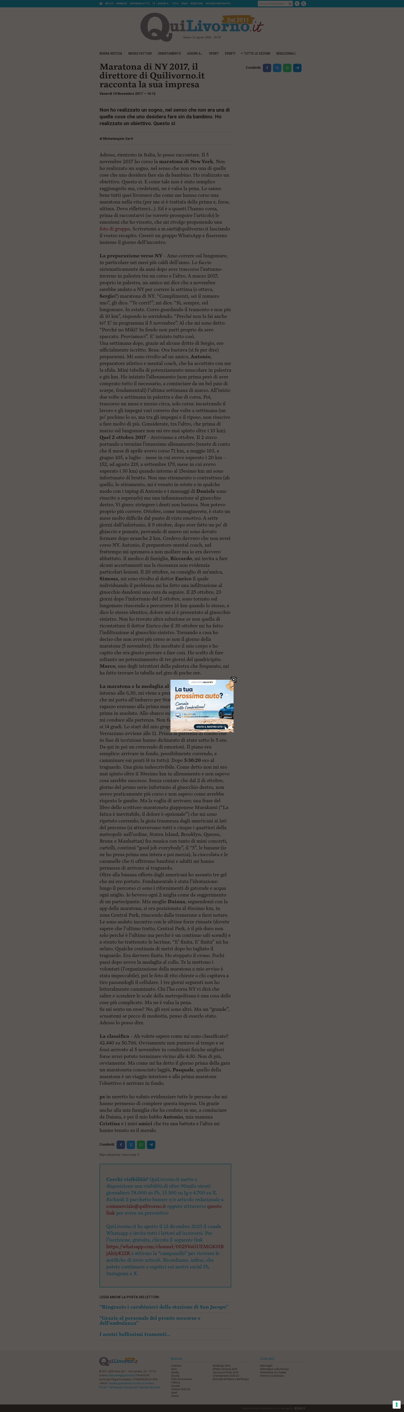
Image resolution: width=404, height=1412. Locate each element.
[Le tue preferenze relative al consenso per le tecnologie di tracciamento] (397, 1405)
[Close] (234, 680)
